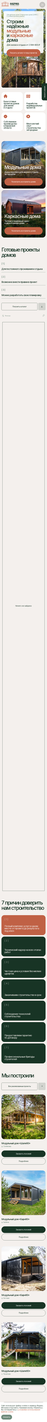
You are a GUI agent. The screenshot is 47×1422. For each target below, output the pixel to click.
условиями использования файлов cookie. (20, 1411)
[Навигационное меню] (42, 5)
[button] (23, 53)
